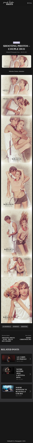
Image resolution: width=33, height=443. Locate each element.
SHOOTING (24, 326)
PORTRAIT (16, 326)
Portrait (16, 42)
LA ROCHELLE (7, 326)
